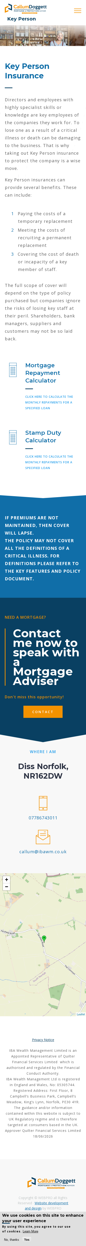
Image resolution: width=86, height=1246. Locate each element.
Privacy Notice (43, 1039)
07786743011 (43, 818)
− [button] (6, 887)
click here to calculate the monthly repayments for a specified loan (49, 402)
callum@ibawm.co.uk (43, 851)
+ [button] (6, 880)
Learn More (30, 1231)
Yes (26, 1239)
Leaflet (81, 1014)
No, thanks (11, 1239)
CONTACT (43, 712)
